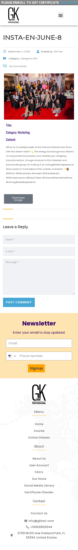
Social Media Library (39, 486)
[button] (60, 15)
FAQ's (39, 472)
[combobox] (11, 356)
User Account (39, 465)
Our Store (39, 479)
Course (39, 431)
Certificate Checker (39, 492)
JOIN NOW (68, 2)
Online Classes (39, 438)
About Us (39, 459)
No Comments (17, 66)
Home (39, 424)
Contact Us (39, 513)
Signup (36, 368)
